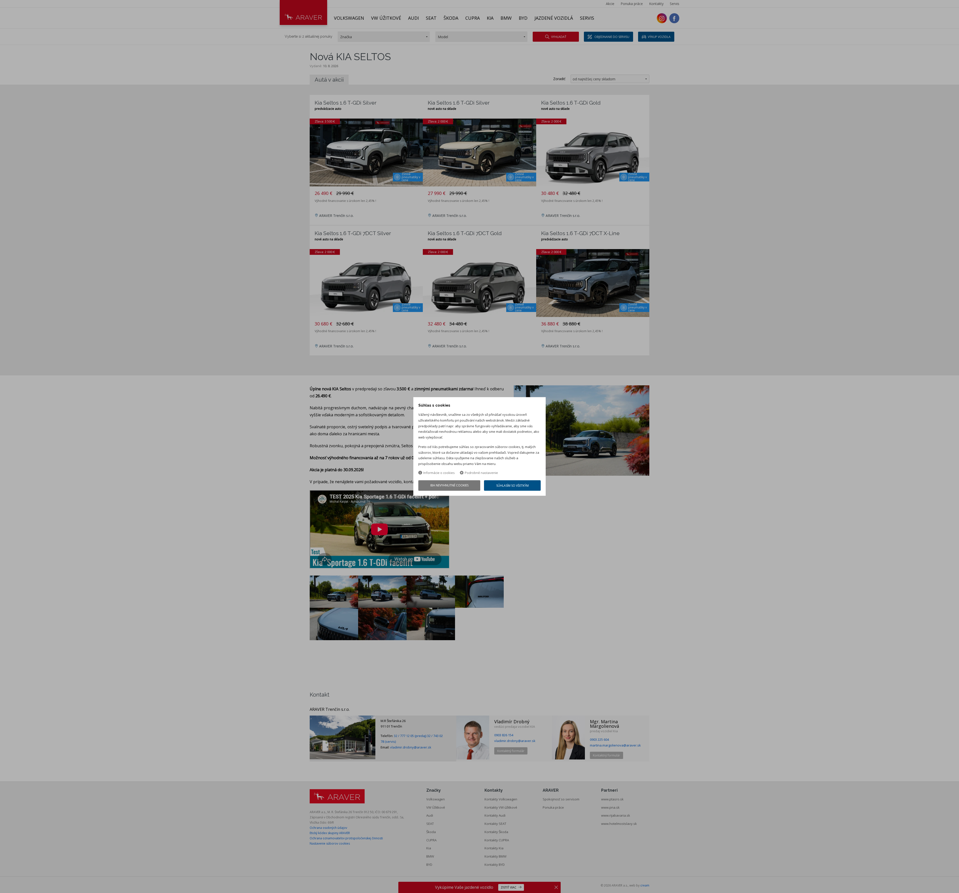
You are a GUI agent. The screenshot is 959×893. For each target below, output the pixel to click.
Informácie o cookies (439, 472)
